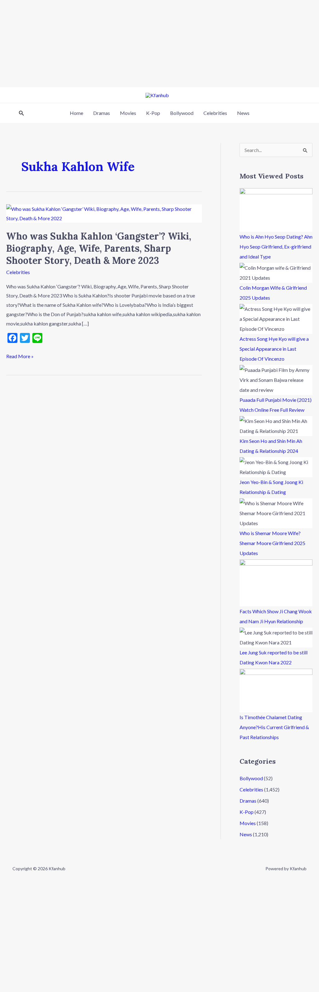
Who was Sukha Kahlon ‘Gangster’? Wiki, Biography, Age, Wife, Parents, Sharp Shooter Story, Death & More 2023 (98, 248)
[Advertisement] (159, 43)
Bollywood (181, 113)
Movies (128, 113)
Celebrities (215, 113)
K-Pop (153, 113)
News (243, 113)
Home (76, 113)
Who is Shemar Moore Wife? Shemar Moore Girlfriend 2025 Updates (272, 543)
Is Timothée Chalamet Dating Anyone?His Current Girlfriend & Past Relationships (274, 727)
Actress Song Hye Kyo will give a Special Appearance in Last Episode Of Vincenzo (274, 349)
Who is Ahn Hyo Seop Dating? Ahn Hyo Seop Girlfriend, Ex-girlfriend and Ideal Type (276, 246)
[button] (21, 113)
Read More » (20, 355)
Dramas (101, 113)
